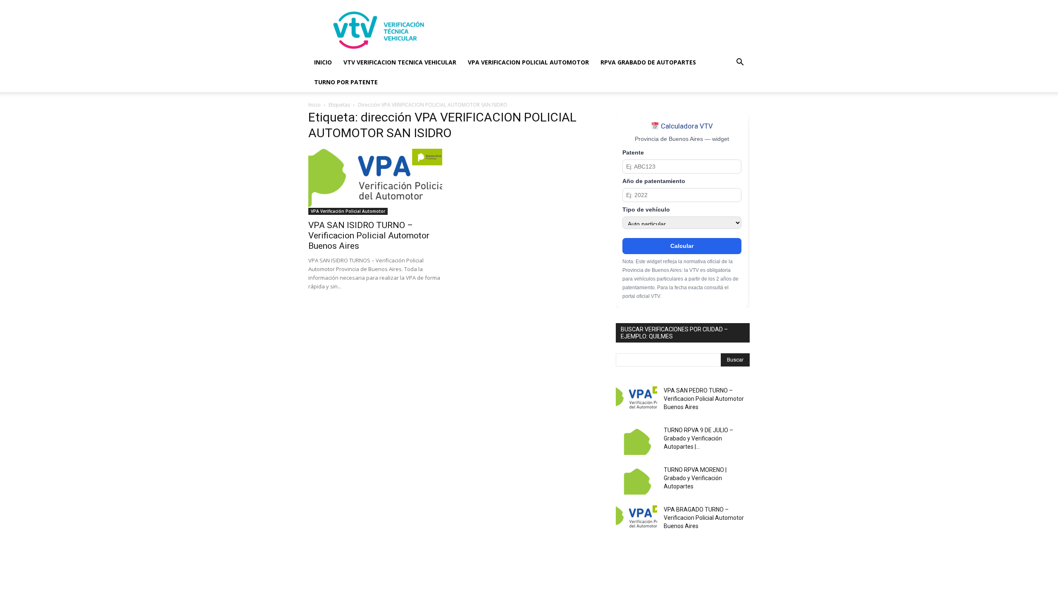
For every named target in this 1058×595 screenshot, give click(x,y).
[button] (740, 63)
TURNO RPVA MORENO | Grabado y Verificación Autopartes (695, 478)
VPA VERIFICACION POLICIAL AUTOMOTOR (528, 62)
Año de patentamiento (653, 181)
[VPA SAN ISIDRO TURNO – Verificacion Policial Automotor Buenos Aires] (375, 182)
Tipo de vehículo (646, 210)
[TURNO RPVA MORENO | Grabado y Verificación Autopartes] (636, 480)
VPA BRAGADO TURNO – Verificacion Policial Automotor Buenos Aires (704, 517)
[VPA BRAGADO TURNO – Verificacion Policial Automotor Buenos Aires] (636, 519)
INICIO (323, 62)
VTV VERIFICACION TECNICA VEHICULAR (399, 62)
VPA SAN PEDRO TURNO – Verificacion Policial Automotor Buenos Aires (704, 398)
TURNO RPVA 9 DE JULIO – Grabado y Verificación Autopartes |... (698, 438)
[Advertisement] (599, 30)
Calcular (681, 246)
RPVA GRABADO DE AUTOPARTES (648, 62)
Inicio (314, 104)
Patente (633, 153)
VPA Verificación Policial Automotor (348, 211)
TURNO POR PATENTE (346, 82)
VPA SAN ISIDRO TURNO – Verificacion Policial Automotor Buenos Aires (368, 235)
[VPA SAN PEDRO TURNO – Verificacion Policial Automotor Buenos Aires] (636, 400)
